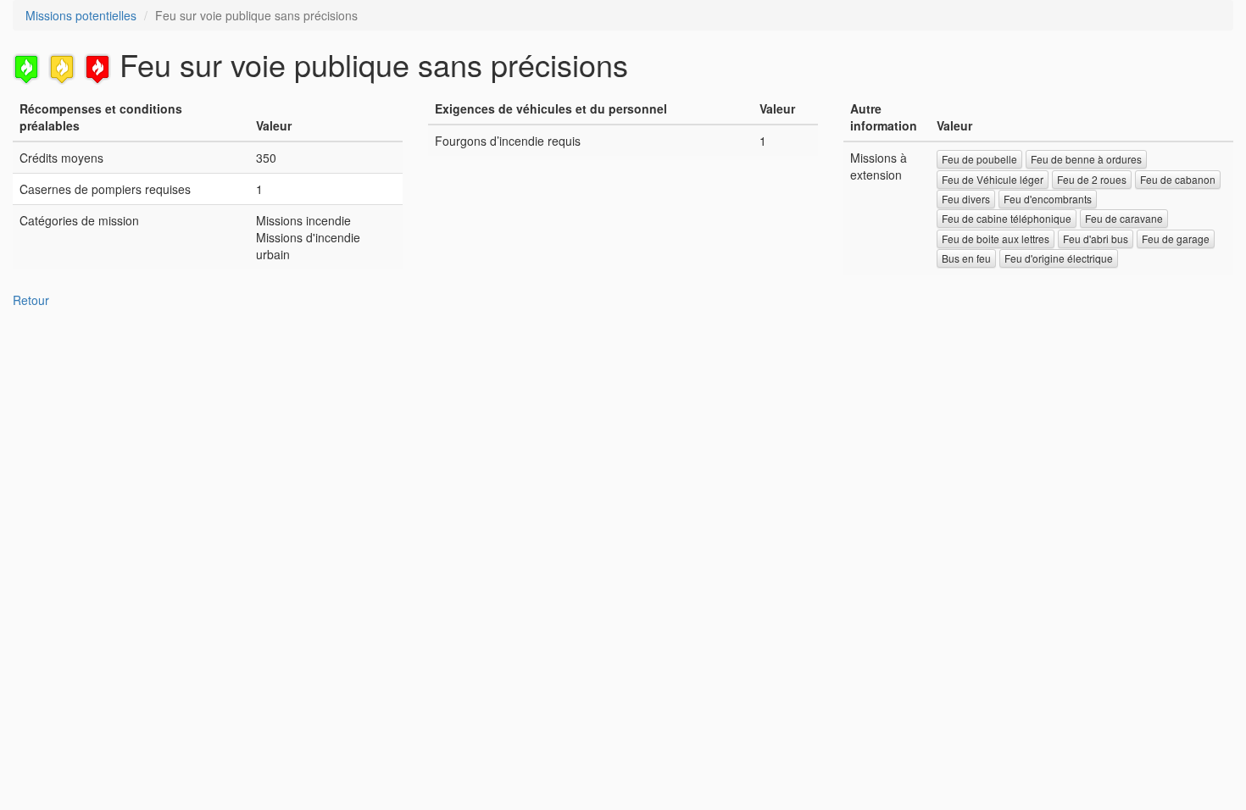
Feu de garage (1176, 238)
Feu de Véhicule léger (992, 179)
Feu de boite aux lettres (995, 238)
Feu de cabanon (1177, 179)
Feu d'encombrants (1048, 198)
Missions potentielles (80, 15)
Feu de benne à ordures (1086, 159)
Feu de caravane (1124, 218)
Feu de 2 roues (1091, 179)
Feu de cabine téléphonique (1006, 218)
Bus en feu (966, 258)
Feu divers (966, 198)
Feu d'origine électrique (1058, 258)
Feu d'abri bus (1095, 238)
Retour (31, 299)
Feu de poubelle (979, 159)
